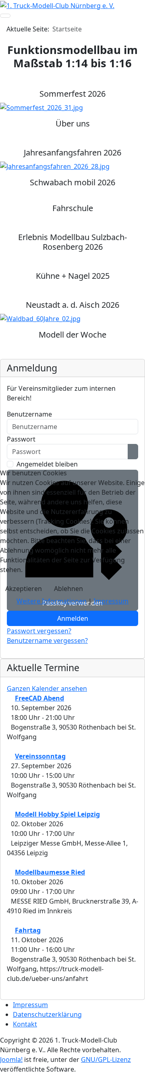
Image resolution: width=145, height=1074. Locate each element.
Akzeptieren (23, 588)
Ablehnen (68, 588)
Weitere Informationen (52, 601)
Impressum (110, 601)
